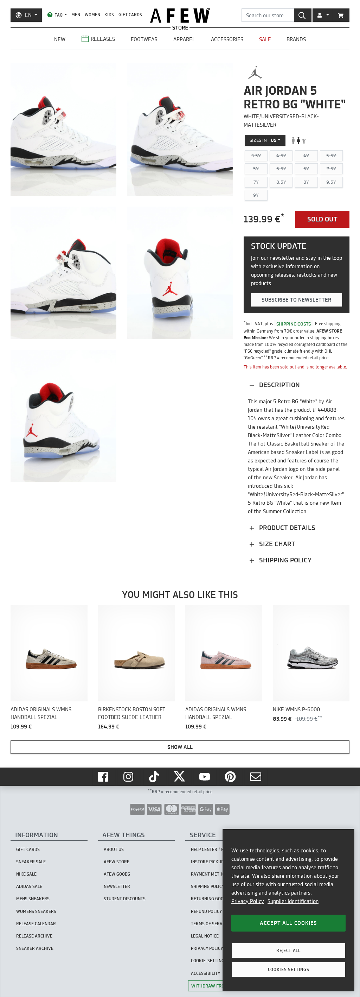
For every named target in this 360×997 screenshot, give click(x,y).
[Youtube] (205, 777)
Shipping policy (284, 560)
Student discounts (125, 898)
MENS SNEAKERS (33, 898)
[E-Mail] (256, 777)
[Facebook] (104, 777)
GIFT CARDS (130, 14)
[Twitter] (180, 777)
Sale (265, 39)
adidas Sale (29, 886)
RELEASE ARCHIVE (34, 936)
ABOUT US (114, 849)
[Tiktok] (155, 777)
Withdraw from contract (221, 986)
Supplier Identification (293, 901)
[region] (288, 910)
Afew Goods (117, 874)
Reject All (288, 950)
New (59, 39)
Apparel (184, 39)
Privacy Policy (247, 901)
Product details (286, 528)
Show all (180, 747)
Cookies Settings (288, 969)
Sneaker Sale (31, 861)
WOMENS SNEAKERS (36, 911)
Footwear (144, 39)
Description (278, 385)
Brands (296, 39)
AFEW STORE (180, 15)
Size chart (276, 544)
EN (28, 15)
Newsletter (117, 886)
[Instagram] (129, 777)
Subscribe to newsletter (296, 299)
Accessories (227, 39)
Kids (109, 14)
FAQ (58, 15)
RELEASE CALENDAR (36, 923)
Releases (103, 39)
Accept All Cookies (288, 923)
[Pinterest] (231, 777)
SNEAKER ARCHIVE (34, 948)
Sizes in (263, 140)
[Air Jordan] (255, 72)
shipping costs (293, 323)
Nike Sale (26, 874)
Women (92, 14)
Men (75, 14)
